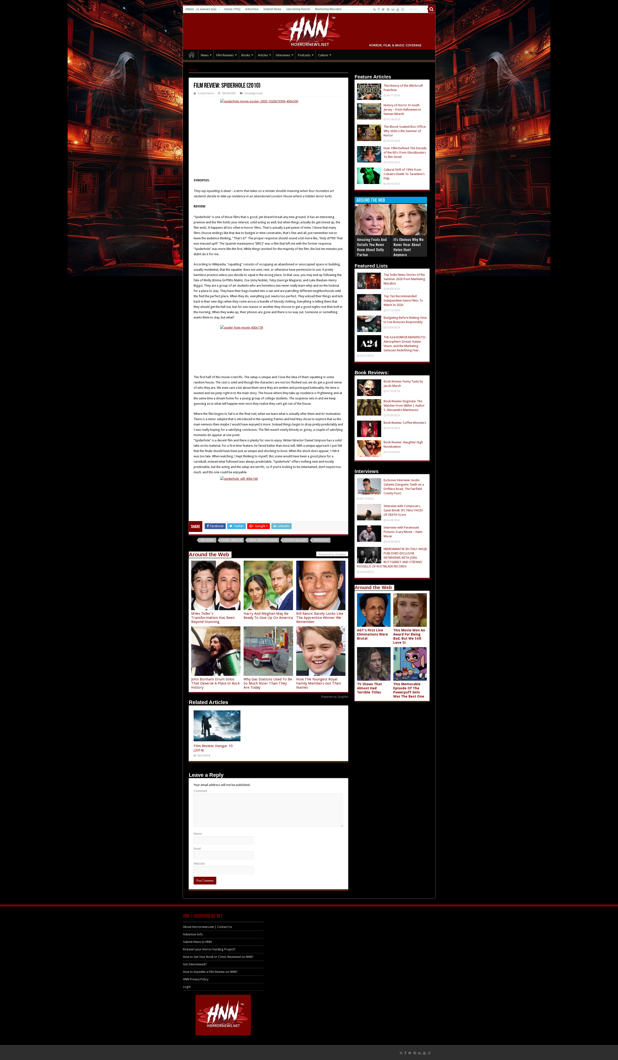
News (205, 55)
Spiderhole (321, 540)
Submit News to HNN (197, 942)
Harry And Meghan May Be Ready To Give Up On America (268, 615)
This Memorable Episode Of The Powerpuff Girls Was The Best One (408, 690)
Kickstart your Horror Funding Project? (209, 949)
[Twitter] (383, 9)
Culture (323, 55)
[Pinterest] (388, 9)
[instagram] (403, 9)
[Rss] (374, 9)
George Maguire (295, 540)
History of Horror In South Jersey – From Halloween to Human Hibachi (402, 109)
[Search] (431, 9)
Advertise (252, 9)
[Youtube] (398, 9)
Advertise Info (193, 934)
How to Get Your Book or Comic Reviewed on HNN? (218, 957)
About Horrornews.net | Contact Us (207, 927)
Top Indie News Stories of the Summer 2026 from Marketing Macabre (404, 279)
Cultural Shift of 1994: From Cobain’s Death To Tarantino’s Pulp (404, 174)
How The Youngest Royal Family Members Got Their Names (318, 683)
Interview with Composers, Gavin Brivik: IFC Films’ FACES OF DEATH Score (403, 510)
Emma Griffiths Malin (263, 540)
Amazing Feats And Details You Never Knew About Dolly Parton (372, 247)
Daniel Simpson (231, 540)
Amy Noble (207, 540)
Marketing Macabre (328, 9)
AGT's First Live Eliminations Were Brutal (372, 634)
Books (245, 55)
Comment (200, 791)
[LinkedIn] (393, 9)
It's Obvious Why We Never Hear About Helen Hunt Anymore (408, 247)
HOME (191, 54)
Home (193, 69)
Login (187, 987)
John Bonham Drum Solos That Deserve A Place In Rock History (215, 683)
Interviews (283, 55)
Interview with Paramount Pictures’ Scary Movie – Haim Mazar (403, 532)
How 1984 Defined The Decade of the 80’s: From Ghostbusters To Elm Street (405, 152)
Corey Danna (206, 93)
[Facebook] (378, 9)
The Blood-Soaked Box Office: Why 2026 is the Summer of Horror (405, 131)
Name (198, 833)
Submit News (272, 9)
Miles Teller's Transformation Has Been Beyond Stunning (213, 617)
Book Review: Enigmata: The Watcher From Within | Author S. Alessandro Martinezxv (404, 405)
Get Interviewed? (195, 964)
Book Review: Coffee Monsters (405, 422)
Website (199, 863)
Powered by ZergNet (334, 697)
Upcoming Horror (298, 9)
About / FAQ (232, 9)
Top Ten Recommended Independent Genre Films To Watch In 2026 (403, 300)
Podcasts (304, 55)
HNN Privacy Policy (195, 979)
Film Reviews (225, 55)
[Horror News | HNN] (309, 30)
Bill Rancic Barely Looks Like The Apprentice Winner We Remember (319, 617)
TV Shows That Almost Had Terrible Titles (369, 688)
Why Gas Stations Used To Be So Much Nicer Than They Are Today (268, 683)
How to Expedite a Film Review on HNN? (210, 972)
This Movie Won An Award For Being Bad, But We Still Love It (409, 636)
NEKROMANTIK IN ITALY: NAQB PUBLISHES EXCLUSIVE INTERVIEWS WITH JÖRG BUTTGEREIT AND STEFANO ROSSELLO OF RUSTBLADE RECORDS (392, 557)
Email (197, 848)
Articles (263, 55)
